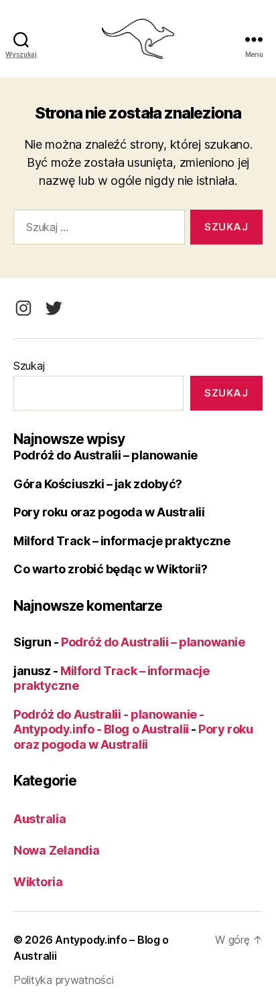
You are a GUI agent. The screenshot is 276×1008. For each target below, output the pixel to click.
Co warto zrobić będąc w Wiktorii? (110, 569)
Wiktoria (38, 882)
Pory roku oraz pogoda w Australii (108, 512)
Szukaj (28, 365)
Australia (39, 819)
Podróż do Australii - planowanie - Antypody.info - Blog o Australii (108, 722)
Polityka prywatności (63, 980)
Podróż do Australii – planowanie (105, 455)
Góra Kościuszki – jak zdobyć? (97, 484)
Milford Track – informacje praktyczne (121, 541)
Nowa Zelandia (56, 850)
